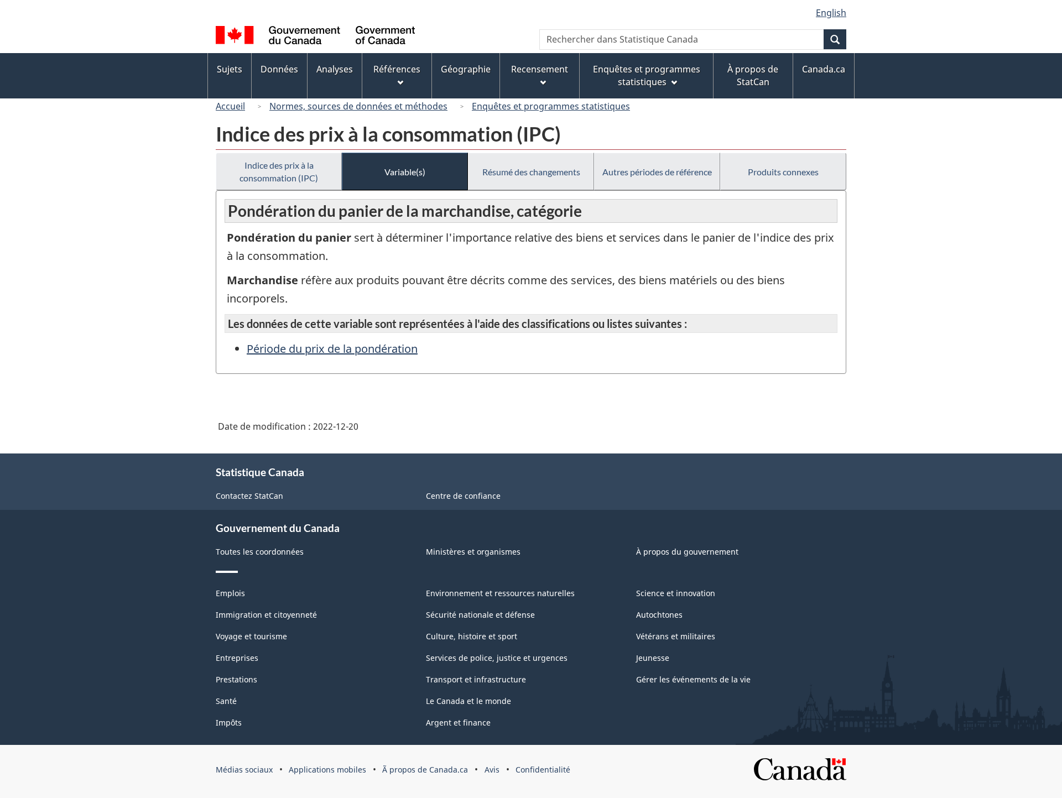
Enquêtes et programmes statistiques (551, 106)
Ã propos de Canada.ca (425, 769)
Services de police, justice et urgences (497, 658)
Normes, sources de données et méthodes (358, 106)
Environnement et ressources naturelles (500, 593)
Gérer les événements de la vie (693, 679)
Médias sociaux (244, 769)
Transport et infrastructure (476, 679)
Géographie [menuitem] (466, 69)
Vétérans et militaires (675, 636)
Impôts (229, 722)
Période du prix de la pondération (332, 348)
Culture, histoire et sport (471, 636)
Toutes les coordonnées (260, 551)
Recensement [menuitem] (539, 69)
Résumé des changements (531, 171)
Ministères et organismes (473, 551)
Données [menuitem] (279, 69)
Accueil (230, 106)
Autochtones (659, 614)
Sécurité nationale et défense (480, 614)
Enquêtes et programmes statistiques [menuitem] (646, 75)
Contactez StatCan (249, 496)
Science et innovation (675, 593)
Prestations (236, 679)
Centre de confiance (463, 496)
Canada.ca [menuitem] (823, 69)
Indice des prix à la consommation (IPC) (279, 171)
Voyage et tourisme (251, 636)
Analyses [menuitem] (334, 69)
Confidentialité (543, 769)
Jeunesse (652, 658)
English (831, 13)
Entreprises (237, 658)
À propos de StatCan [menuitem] (752, 75)
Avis (492, 769)
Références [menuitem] (396, 69)
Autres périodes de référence (657, 171)
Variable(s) (404, 171)
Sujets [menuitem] (229, 69)
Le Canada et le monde (468, 701)
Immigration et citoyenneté (266, 614)
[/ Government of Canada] (315, 37)
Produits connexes (783, 171)
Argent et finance (458, 722)
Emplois (230, 593)
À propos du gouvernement (687, 551)
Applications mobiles (327, 769)
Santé (226, 701)
